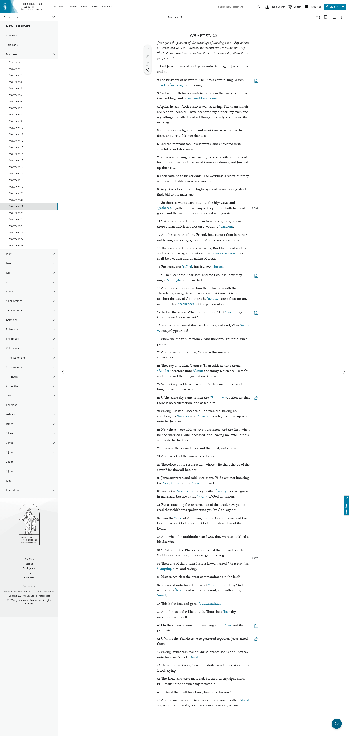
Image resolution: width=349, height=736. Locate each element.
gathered (165, 208)
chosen (217, 266)
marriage (177, 85)
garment (226, 226)
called (187, 266)
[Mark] (148, 56)
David (193, 657)
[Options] (341, 17)
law (229, 625)
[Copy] (148, 64)
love (213, 585)
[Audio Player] (337, 724)
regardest (187, 304)
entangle (174, 280)
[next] (344, 371)
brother (183, 416)
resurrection (187, 491)
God (179, 518)
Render (163, 371)
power (198, 483)
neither (213, 298)
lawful (231, 312)
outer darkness (224, 253)
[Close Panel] (54, 17)
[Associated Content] (256, 80)
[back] (4, 17)
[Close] (148, 49)
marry (204, 416)
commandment (211, 603)
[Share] (148, 70)
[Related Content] (333, 17)
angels (203, 496)
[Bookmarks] (325, 17)
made (162, 85)
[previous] (63, 371)
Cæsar (198, 371)
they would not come (201, 98)
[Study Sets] (317, 17)
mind (162, 595)
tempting (165, 569)
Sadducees (219, 397)
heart (180, 590)
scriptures (171, 483)
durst (245, 700)
